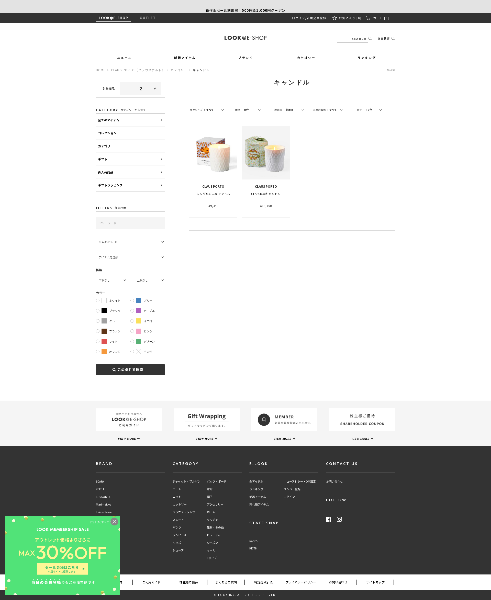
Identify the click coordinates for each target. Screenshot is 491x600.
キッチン (212, 519)
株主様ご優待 (189, 582)
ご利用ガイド (151, 582)
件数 (238, 110)
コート (177, 489)
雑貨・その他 (215, 527)
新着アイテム (257, 496)
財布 (210, 489)
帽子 (210, 496)
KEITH (100, 489)
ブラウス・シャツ (184, 512)
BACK (391, 69)
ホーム (211, 512)
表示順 (279, 110)
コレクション (107, 133)
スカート (178, 519)
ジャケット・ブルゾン (186, 481)
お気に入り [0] (350, 18)
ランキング (256, 489)
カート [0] (381, 18)
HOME (101, 70)
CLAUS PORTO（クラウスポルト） (138, 70)
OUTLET (148, 17)
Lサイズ (212, 558)
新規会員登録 (317, 18)
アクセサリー (215, 504)
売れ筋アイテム (259, 504)
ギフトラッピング (110, 185)
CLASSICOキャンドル (266, 193)
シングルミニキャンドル (213, 193)
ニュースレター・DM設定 (300, 481)
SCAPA (100, 481)
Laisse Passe (104, 512)
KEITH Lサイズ (105, 542)
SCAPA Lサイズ (105, 535)
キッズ (177, 542)
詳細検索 (384, 38)
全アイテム (256, 481)
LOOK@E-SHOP (113, 17)
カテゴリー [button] (306, 57)
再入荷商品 (105, 172)
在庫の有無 (320, 110)
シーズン (212, 542)
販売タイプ (197, 110)
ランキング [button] (367, 57)
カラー (362, 110)
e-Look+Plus (104, 519)
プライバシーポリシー (300, 582)
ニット (177, 496)
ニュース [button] (124, 57)
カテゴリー (179, 70)
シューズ (178, 550)
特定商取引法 (263, 582)
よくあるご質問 (226, 582)
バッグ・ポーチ (217, 481)
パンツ (177, 527)
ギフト (102, 159)
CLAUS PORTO (105, 527)
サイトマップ (375, 582)
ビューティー (215, 535)
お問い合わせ (334, 481)
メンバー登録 (292, 489)
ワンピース (179, 535)
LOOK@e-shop (245, 38)
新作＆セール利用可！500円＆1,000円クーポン (245, 6)
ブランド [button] (245, 57)
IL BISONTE (103, 496)
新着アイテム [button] (185, 57)
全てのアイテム (108, 120)
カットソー (180, 504)
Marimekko (103, 504)
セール (211, 550)
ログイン (298, 18)
